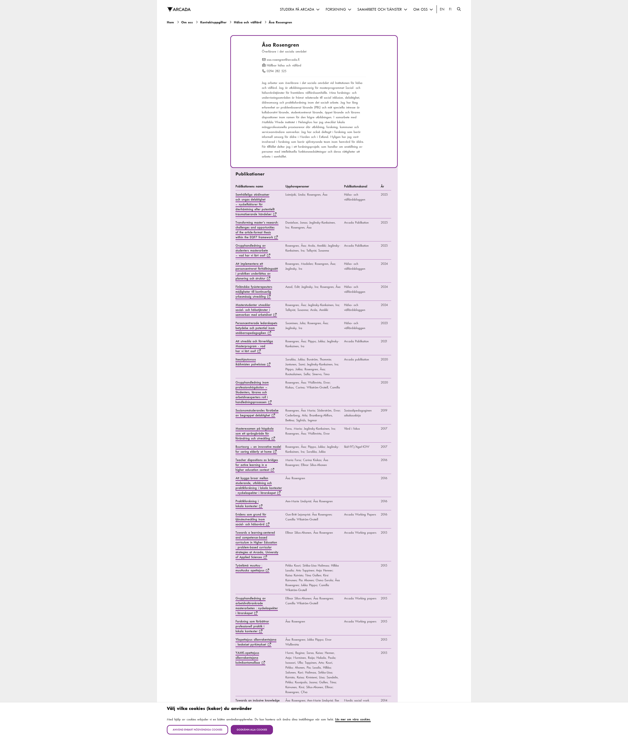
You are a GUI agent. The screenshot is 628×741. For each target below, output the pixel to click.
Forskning (336, 9)
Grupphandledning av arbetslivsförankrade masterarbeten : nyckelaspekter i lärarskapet (257, 605)
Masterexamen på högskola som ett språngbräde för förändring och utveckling (255, 433)
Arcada (179, 9)
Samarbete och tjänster (379, 9)
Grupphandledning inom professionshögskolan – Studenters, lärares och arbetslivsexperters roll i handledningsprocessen (252, 392)
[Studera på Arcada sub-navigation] (318, 9)
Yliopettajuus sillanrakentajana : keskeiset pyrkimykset (256, 641)
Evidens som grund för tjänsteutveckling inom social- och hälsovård (251, 519)
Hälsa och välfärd (247, 22)
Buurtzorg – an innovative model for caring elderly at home (258, 449)
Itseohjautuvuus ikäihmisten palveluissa (251, 361)
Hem (170, 22)
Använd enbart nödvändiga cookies (197, 729)
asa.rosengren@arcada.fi (283, 59)
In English (442, 9)
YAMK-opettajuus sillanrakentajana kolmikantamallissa (248, 658)
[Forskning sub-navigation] (349, 9)
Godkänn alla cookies (252, 729)
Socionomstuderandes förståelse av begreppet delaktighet (257, 412)
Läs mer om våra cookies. (353, 719)
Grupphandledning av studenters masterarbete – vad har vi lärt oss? (252, 250)
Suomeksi (450, 9)
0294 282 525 (276, 71)
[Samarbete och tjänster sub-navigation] (405, 9)
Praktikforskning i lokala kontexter (247, 503)
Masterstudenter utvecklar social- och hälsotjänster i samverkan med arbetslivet (254, 310)
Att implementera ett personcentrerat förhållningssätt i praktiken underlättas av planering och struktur (257, 271)
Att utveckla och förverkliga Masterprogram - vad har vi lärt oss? (254, 346)
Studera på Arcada (297, 9)
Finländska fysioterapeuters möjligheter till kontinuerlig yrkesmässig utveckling (254, 292)
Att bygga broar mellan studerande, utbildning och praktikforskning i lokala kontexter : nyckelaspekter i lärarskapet (259, 485)
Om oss (420, 9)
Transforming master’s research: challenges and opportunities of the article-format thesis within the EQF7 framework (257, 229)
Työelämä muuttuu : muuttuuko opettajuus (250, 567)
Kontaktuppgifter (213, 22)
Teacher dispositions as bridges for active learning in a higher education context (257, 465)
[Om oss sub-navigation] (431, 9)
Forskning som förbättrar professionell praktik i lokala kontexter (252, 626)
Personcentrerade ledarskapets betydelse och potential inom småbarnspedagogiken (256, 328)
